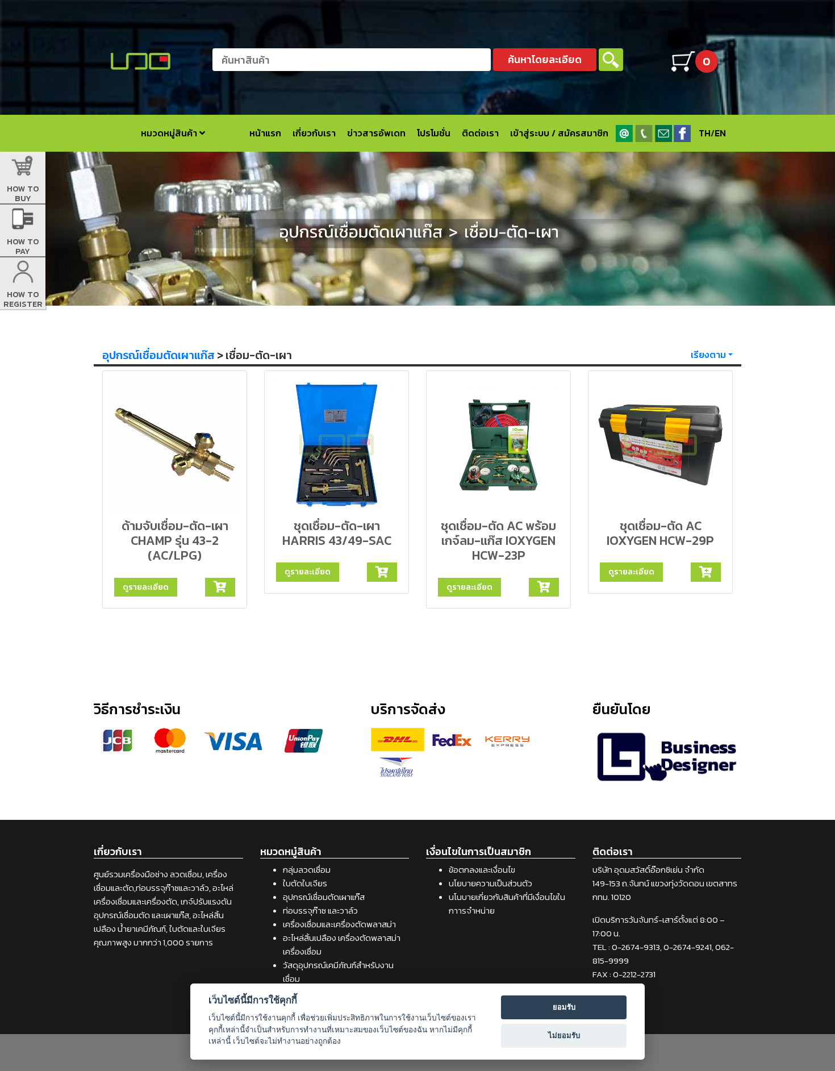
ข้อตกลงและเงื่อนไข (482, 869)
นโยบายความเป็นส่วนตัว (490, 883)
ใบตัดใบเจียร (305, 883)
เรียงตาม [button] (708, 354)
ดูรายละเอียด (146, 587)
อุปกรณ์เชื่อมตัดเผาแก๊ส (158, 355)
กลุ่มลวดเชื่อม (307, 869)
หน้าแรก (265, 133)
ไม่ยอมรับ (564, 1035)
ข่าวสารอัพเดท (376, 133)
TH (705, 133)
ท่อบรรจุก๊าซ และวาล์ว (320, 910)
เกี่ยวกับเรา (314, 133)
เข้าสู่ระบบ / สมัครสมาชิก (559, 133)
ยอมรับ (564, 1006)
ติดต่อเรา (480, 133)
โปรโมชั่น (433, 133)
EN (720, 133)
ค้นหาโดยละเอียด (545, 59)
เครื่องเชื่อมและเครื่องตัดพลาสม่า (339, 924)
